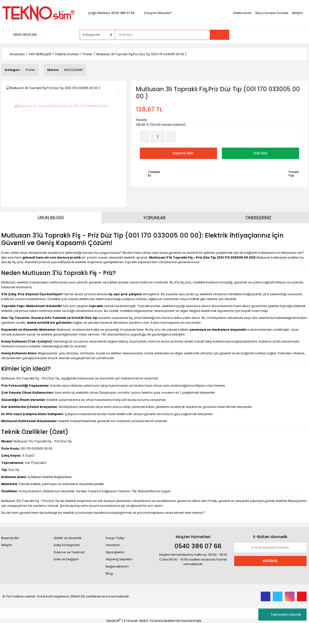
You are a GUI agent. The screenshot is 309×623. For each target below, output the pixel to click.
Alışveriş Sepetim (119, 559)
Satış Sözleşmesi (67, 545)
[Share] (120, 96)
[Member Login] (270, 34)
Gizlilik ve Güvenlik (68, 538)
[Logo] (38, 12)
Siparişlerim (115, 552)
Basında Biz (10, 538)
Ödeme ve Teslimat (69, 552)
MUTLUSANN (73, 70)
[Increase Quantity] (171, 137)
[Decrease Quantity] (144, 137)
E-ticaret (131, 620)
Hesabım (113, 545)
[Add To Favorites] (120, 87)
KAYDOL (270, 560)
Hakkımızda (242, 13)
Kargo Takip (115, 538)
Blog (109, 573)
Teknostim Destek (286, 614)
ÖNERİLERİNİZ (258, 218)
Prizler (30, 70)
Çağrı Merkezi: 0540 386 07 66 (111, 13)
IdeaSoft (113, 620)
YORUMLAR (154, 218)
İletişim (297, 13)
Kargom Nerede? (158, 13)
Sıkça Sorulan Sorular (271, 13)
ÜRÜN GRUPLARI (24, 34)
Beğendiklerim (117, 566)
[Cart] (299, 35)
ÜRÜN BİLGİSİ (51, 218)
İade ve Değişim (66, 559)
